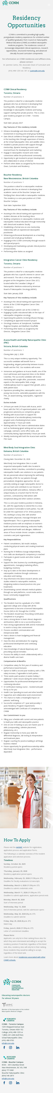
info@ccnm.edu (8, 1043)
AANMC (19, 847)
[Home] (10, 5)
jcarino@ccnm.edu (37, 71)
